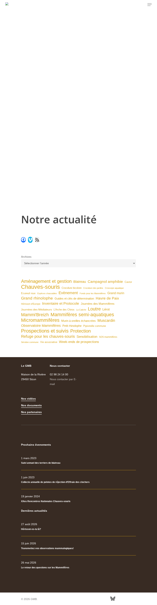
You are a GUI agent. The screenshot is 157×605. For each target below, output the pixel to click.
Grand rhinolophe (37, 298)
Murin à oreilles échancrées (78, 320)
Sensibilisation (87, 337)
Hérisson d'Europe (30, 304)
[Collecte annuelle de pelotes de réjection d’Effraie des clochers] (78, 479)
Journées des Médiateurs (36, 309)
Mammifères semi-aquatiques (82, 314)
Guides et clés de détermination (74, 298)
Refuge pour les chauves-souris (48, 336)
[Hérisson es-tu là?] (78, 526)
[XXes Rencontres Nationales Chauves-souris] (78, 498)
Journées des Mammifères (97, 303)
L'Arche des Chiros (64, 309)
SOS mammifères (108, 337)
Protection (80, 331)
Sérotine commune (29, 342)
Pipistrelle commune (94, 326)
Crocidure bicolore (72, 287)
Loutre (94, 308)
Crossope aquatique (114, 288)
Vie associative (48, 342)
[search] (142, 4)
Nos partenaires (31, 412)
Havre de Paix (107, 298)
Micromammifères (40, 320)
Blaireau (79, 282)
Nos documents (31, 405)
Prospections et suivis (45, 331)
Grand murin (115, 293)
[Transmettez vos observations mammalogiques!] (78, 545)
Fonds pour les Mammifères (93, 293)
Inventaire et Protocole (60, 303)
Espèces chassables (47, 293)
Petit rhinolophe (72, 325)
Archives (26, 256)
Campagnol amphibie (105, 282)
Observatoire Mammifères (41, 326)
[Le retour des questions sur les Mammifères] (78, 565)
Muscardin (106, 320)
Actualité (52, 128)
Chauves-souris (40, 286)
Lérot (106, 309)
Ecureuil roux (28, 293)
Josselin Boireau (36, 128)
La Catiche (81, 310)
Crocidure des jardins (93, 288)
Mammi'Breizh (35, 314)
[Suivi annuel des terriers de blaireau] (78, 460)
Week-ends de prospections (79, 342)
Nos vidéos (28, 398)
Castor (128, 282)
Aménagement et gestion (46, 281)
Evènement (68, 293)
